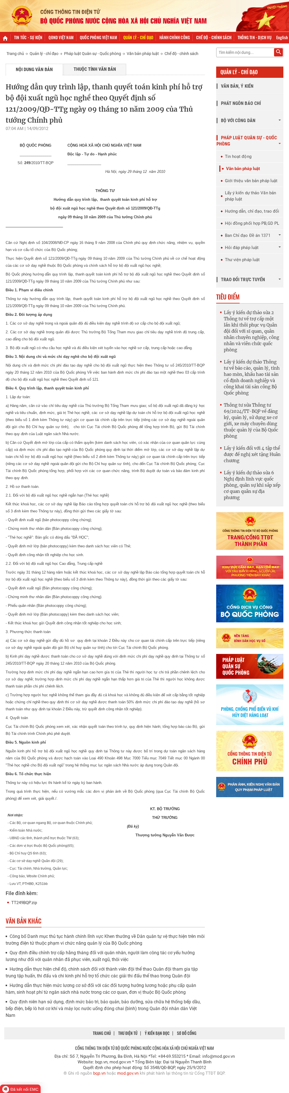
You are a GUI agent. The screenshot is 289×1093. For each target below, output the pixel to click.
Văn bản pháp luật (143, 53)
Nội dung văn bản (34, 69)
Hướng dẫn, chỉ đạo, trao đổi (252, 211)
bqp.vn (99, 1073)
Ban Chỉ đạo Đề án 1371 (247, 235)
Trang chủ (15, 53)
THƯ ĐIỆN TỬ (127, 1033)
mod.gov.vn (128, 1073)
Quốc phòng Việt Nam (98, 37)
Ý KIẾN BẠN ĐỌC (157, 1033)
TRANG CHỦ (102, 1033)
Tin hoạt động (238, 156)
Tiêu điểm (228, 296)
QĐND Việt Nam (61, 37)
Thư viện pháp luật (242, 259)
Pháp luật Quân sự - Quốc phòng (92, 53)
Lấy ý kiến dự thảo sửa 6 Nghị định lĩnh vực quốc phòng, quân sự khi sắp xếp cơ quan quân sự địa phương (252, 485)
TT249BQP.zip (24, 902)
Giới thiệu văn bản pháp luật (251, 180)
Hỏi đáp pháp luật (242, 247)
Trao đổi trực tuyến (243, 279)
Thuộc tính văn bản (95, 69)
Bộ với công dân (238, 120)
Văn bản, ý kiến (237, 86)
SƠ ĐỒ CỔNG (186, 1033)
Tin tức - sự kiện (28, 37)
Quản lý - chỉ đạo (138, 37)
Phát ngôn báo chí (241, 103)
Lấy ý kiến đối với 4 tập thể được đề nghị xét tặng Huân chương (252, 454)
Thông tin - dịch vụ (255, 37)
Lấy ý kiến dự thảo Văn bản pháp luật (250, 196)
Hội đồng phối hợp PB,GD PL (252, 223)
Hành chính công (174, 37)
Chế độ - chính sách (213, 37)
